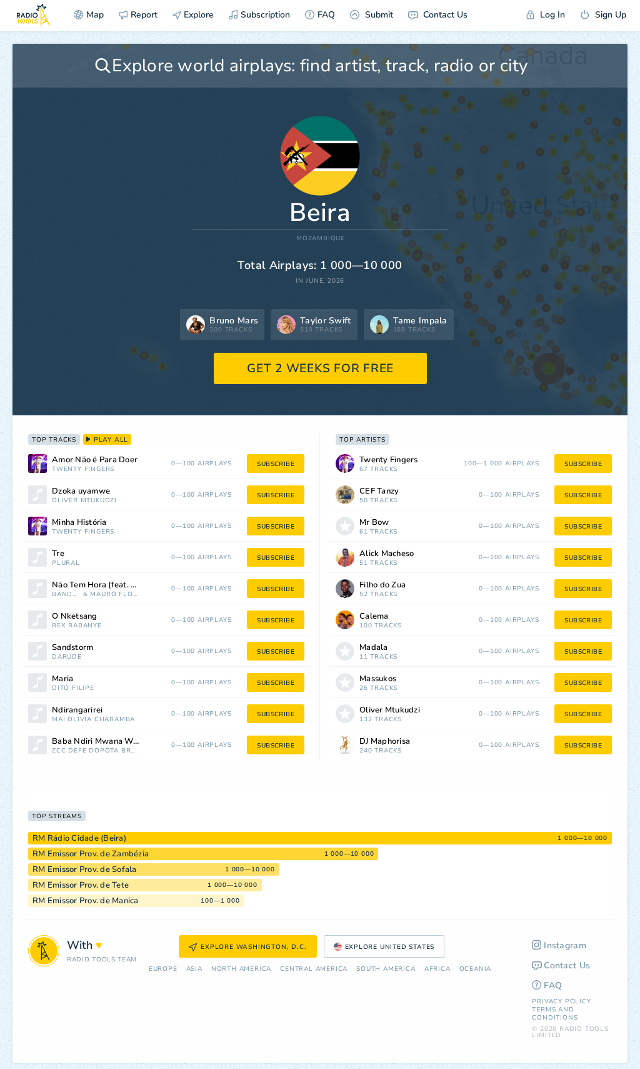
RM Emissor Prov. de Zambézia (90, 853)
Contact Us (444, 15)
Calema (374, 616)
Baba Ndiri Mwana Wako (99, 741)
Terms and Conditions (555, 1013)
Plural (66, 563)
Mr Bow (374, 522)
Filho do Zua (382, 585)
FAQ (326, 15)
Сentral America (314, 969)
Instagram (565, 945)
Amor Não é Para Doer (95, 460)
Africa (437, 969)
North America (241, 969)
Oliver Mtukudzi (84, 500)
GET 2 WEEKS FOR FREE (320, 368)
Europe (163, 969)
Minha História (79, 522)
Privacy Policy (561, 1001)
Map (95, 15)
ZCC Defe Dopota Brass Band (95, 750)
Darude (67, 657)
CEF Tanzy (379, 491)
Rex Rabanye (77, 625)
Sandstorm (72, 647)
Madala (373, 647)
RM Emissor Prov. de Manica (85, 900)
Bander (66, 594)
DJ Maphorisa (384, 741)
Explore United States (390, 947)
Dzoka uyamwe (81, 491)
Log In (551, 15)
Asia (194, 969)
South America (385, 969)
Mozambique (320, 239)
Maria (62, 679)
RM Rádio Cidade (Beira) (79, 838)
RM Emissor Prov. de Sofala (84, 869)
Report (144, 15)
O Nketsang (75, 616)
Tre (58, 553)
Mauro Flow (114, 594)
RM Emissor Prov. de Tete (80, 885)
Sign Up (609, 15)
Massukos (377, 679)
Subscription (265, 15)
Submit (377, 15)
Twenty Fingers (83, 469)
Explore (197, 15)
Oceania (475, 969)
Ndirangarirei (77, 710)
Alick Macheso (386, 553)
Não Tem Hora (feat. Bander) (106, 585)
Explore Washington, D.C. (253, 947)
